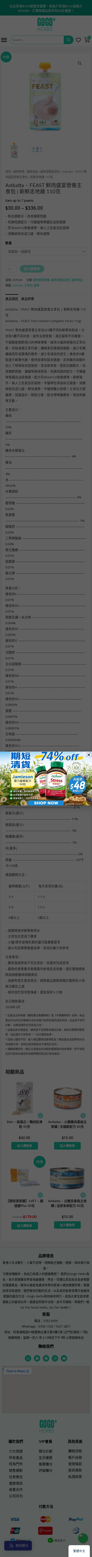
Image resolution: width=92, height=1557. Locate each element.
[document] (46, 778)
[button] (89, 755)
